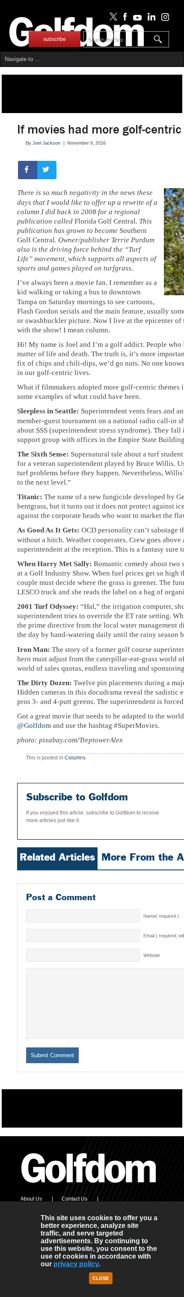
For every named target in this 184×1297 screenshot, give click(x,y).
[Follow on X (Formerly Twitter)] (112, 19)
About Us (31, 1199)
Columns (75, 758)
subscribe (54, 39)
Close (100, 1278)
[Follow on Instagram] (163, 19)
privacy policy (75, 1264)
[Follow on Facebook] (123, 19)
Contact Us (74, 1199)
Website (151, 955)
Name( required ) (161, 916)
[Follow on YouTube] (135, 19)
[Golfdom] (89, 1186)
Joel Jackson (46, 142)
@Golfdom (34, 725)
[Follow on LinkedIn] (150, 19)
